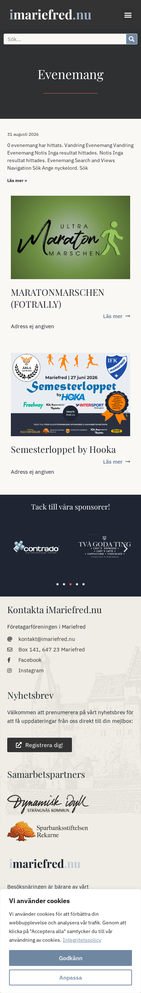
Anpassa (70, 977)
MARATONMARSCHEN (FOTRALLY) (57, 298)
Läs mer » (17, 180)
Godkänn (70, 958)
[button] (128, 15)
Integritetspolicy (82, 940)
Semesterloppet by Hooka (63, 449)
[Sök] (131, 39)
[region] (70, 941)
